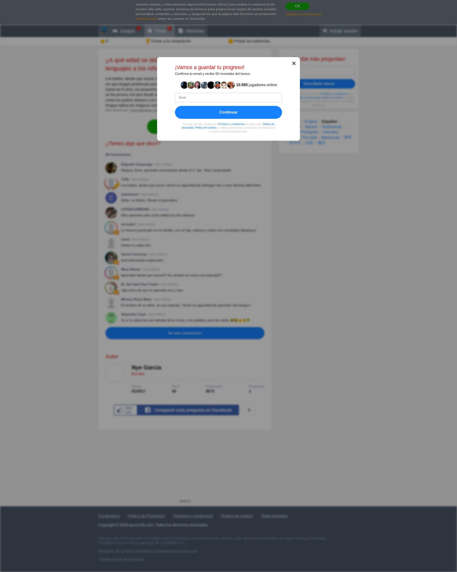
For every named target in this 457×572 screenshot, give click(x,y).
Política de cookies (206, 127)
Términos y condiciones (231, 124)
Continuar (228, 112)
